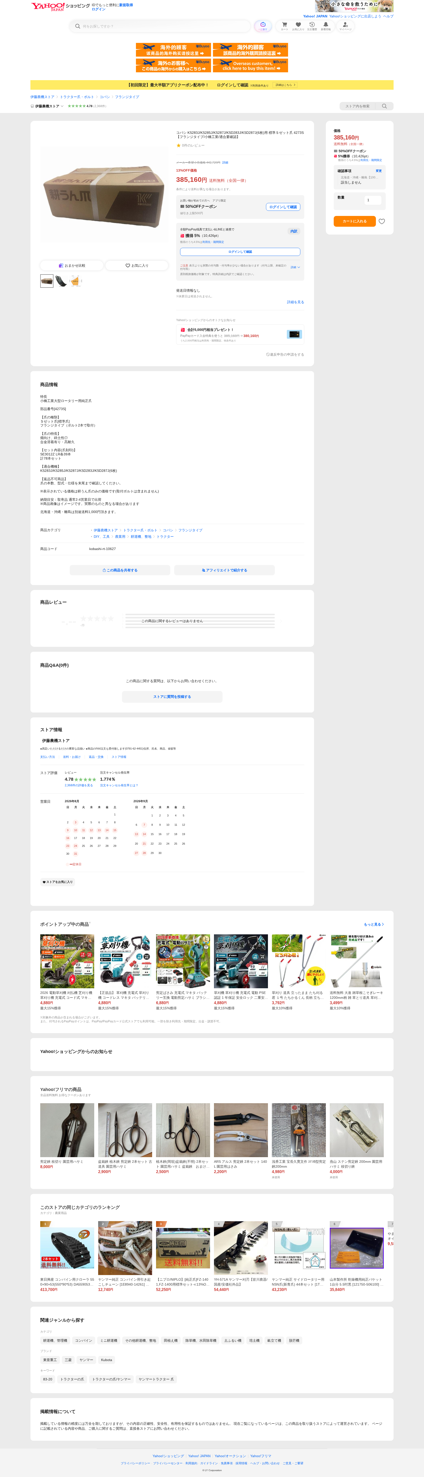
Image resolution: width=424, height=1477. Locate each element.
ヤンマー (86, 1360)
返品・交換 (96, 757)
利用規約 (191, 1463)
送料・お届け (72, 757)
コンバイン (83, 1340)
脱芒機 (294, 1340)
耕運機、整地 (141, 536)
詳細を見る (295, 302)
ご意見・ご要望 (293, 1463)
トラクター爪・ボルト (77, 97)
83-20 (47, 1379)
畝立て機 (274, 1340)
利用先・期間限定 (213, 241)
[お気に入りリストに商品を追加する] (382, 221)
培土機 (254, 1340)
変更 (379, 171)
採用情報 (241, 1463)
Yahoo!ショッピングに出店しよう (355, 16)
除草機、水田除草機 (201, 1340)
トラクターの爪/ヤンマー (111, 1379)
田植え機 (171, 1340)
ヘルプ (388, 16)
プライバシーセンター (168, 1463)
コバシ (105, 97)
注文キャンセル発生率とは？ (119, 785)
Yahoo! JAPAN (315, 16)
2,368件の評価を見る (79, 785)
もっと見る (372, 924)
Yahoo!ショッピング (168, 1456)
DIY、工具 (102, 536)
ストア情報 (119, 757)
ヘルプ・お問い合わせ (265, 1463)
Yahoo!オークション (230, 1456)
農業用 (120, 536)
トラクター (165, 536)
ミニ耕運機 (108, 1340)
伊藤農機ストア (42, 97)
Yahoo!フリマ (260, 1456)
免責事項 (227, 1463)
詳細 (225, 162)
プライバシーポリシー (135, 1463)
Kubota (106, 1360)
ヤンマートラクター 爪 (156, 1379)
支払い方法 (47, 757)
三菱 (68, 1360)
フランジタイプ (127, 97)
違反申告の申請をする (287, 354)
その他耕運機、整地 (140, 1340)
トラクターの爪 (72, 1379)
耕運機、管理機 (55, 1340)
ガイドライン (209, 1463)
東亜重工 (50, 1360)
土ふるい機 (232, 1340)
